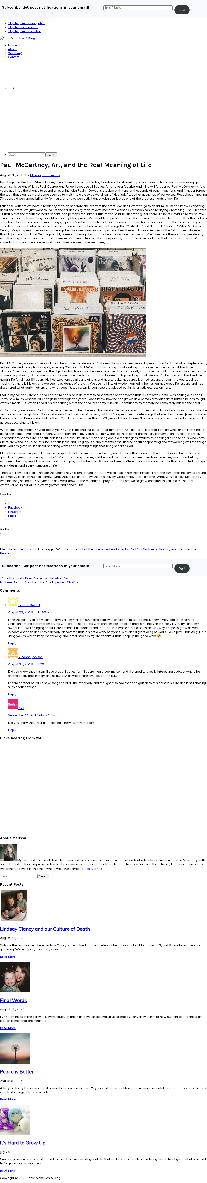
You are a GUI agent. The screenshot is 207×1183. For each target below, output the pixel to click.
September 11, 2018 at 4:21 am (31, 715)
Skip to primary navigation (26, 23)
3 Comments (51, 175)
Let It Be (71, 549)
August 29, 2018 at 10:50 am (29, 612)
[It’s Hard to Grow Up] (15, 1134)
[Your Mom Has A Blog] (17, 38)
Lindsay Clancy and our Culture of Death (45, 929)
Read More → (92, 869)
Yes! (182, 10)
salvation (162, 549)
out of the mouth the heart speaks (103, 549)
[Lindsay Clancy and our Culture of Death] (15, 920)
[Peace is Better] (15, 1062)
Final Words (13, 1000)
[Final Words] (15, 991)
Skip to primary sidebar (24, 31)
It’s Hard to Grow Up (22, 1143)
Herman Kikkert (29, 605)
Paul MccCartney (142, 549)
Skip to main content (23, 27)
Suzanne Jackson (30, 657)
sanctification (180, 549)
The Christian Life (30, 549)
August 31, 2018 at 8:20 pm (28, 664)
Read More (8, 957)
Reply (12, 643)
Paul (21, 708)
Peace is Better (17, 1071)
